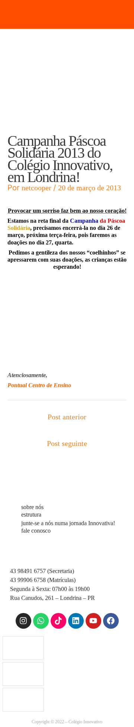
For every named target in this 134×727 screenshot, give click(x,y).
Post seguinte (67, 443)
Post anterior (67, 417)
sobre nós (32, 507)
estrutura (31, 514)
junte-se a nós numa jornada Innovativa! (68, 523)
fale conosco (36, 530)
